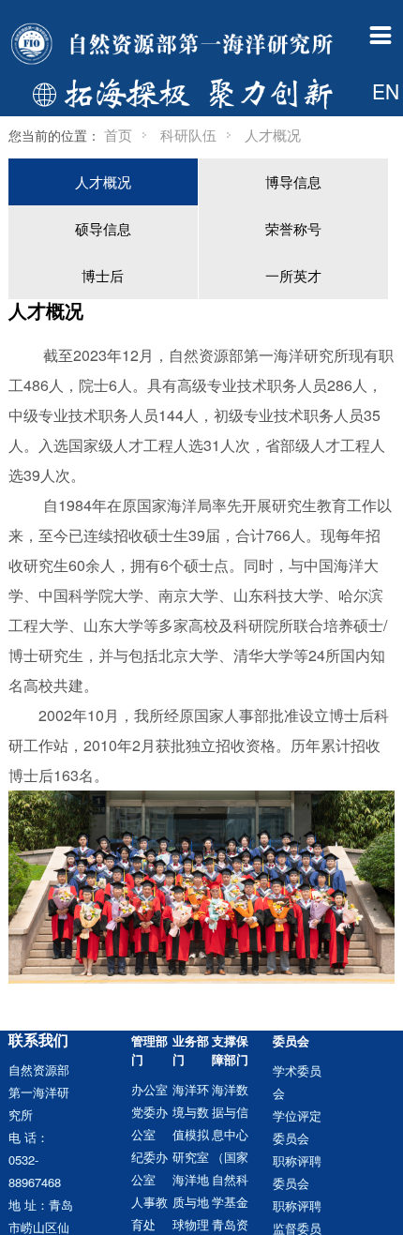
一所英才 (293, 275)
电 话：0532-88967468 (34, 1159)
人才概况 (103, 181)
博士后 (103, 275)
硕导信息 (103, 228)
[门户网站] (174, 45)
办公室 (149, 1089)
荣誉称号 (293, 228)
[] (362, 139)
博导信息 (293, 181)
